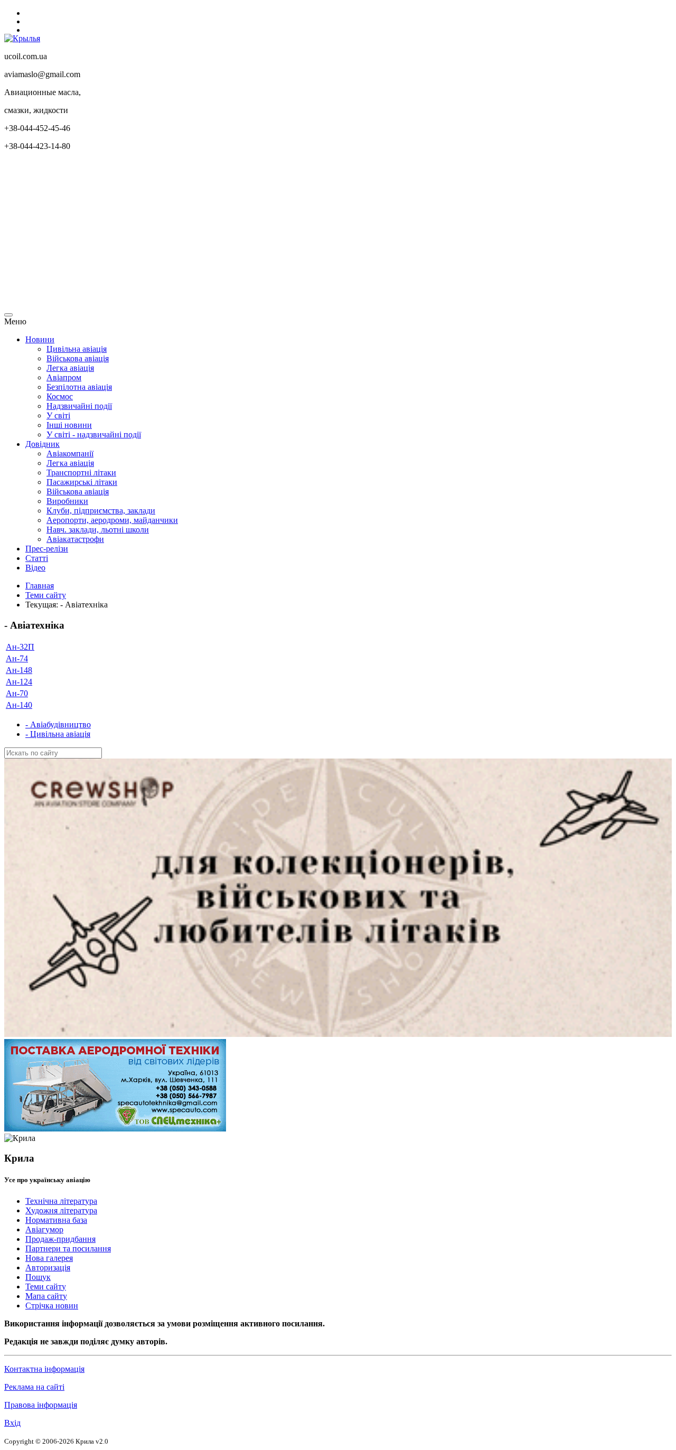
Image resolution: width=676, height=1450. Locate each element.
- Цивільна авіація (57, 733)
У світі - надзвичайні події (93, 434)
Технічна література (61, 1200)
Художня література (61, 1210)
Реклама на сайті (34, 1386)
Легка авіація (70, 367)
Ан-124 (19, 681)
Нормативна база (56, 1219)
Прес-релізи (46, 548)
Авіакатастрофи (75, 539)
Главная (39, 585)
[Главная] (22, 38)
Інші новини (69, 424)
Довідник (42, 443)
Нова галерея (49, 1257)
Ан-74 (17, 658)
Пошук (38, 1277)
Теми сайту (45, 595)
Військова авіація (77, 358)
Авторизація (47, 1267)
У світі (58, 415)
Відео (35, 567)
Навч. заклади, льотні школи (97, 529)
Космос (59, 396)
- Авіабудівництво (58, 724)
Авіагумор (44, 1229)
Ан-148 (19, 670)
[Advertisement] (321, 233)
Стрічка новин (51, 1305)
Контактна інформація (44, 1368)
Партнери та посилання (68, 1248)
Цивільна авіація (76, 348)
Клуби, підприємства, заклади (100, 510)
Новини (39, 339)
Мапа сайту (46, 1296)
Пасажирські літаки (81, 482)
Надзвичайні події (79, 405)
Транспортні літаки (81, 472)
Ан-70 (17, 693)
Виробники (67, 501)
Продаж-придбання (60, 1238)
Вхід (12, 1422)
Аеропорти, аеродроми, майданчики (112, 520)
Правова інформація (40, 1404)
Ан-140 (19, 704)
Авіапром (63, 377)
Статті (36, 558)
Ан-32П (20, 646)
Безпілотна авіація (79, 386)
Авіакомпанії (69, 453)
